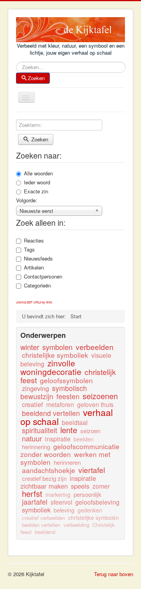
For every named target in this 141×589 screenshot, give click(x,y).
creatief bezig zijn (44, 478)
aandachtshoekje (48, 470)
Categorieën (37, 285)
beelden (84, 439)
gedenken (90, 510)
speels (80, 486)
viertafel (91, 469)
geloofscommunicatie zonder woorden (69, 450)
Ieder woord (37, 182)
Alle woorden (38, 173)
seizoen (90, 431)
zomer (101, 486)
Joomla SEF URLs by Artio (34, 302)
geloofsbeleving (97, 502)
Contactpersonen (43, 276)
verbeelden (95, 346)
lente (68, 430)
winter (29, 347)
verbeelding (76, 524)
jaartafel (34, 502)
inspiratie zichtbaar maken (58, 482)
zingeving (35, 388)
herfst (32, 493)
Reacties (34, 240)
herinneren (67, 462)
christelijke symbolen (93, 517)
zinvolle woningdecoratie (50, 367)
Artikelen (34, 267)
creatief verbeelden (43, 517)
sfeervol (61, 502)
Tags (29, 249)
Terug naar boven (113, 574)
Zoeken (36, 78)
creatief (32, 404)
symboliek (36, 509)
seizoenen (100, 396)
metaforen (60, 404)
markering (57, 494)
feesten (68, 396)
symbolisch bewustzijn (53, 392)
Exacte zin (36, 191)
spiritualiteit (39, 430)
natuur (32, 438)
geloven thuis (95, 404)
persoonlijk (87, 494)
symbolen (57, 347)
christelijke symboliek (55, 355)
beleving (64, 510)
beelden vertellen (41, 524)
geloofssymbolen (66, 380)
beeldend (45, 531)
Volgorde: (26, 200)
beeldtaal (75, 422)
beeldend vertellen (51, 413)
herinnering (36, 447)
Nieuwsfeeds (38, 258)
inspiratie (57, 438)
